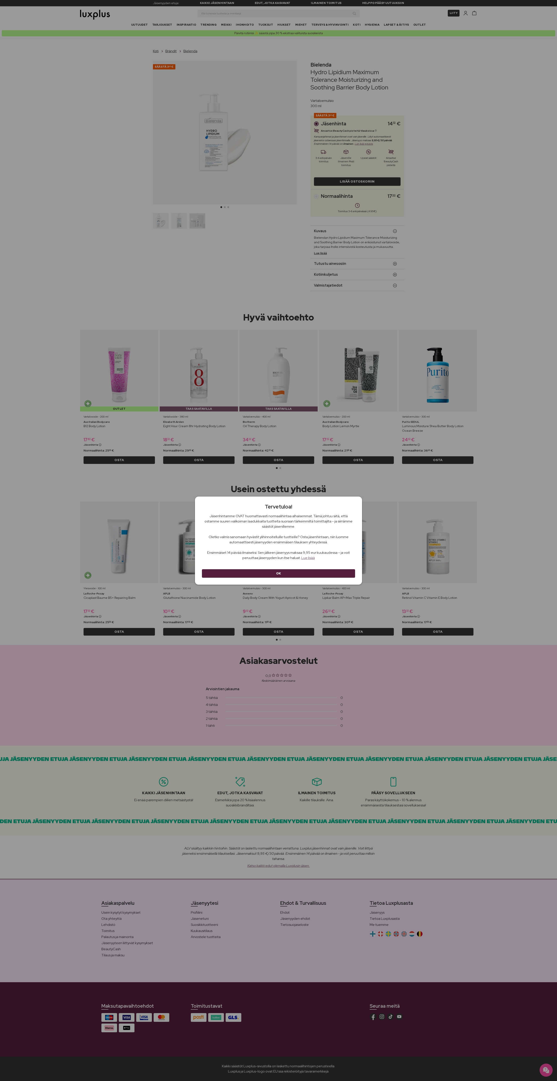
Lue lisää (308, 558)
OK (278, 573)
